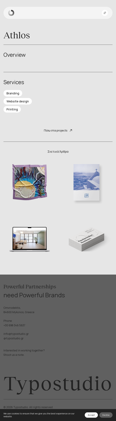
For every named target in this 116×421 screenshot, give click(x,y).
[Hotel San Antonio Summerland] (86, 182)
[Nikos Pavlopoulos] (86, 239)
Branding (12, 93)
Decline (106, 415)
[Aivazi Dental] (29, 239)
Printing (12, 109)
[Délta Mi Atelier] (29, 182)
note (21, 355)
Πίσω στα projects (55, 130)
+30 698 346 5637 (14, 325)
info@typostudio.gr (16, 334)
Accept (91, 415)
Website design (17, 101)
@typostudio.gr (13, 338)
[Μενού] (105, 13)
